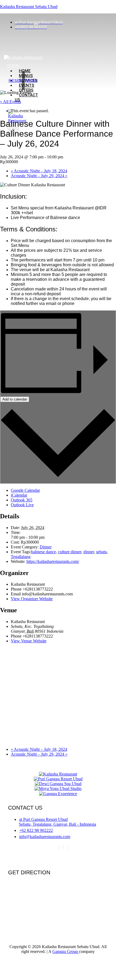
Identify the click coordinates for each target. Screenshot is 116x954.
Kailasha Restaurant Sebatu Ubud (28, 6)
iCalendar (19, 495)
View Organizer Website (32, 598)
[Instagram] (63, 847)
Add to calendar (14, 399)
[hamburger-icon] (13, 66)
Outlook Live (22, 505)
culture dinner (69, 551)
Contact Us (26, 97)
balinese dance (43, 551)
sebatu (101, 551)
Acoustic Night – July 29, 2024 (39, 175)
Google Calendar (25, 490)
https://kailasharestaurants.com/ (52, 561)
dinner (88, 551)
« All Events (10, 101)
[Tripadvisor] (67, 847)
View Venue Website (28, 641)
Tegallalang (20, 556)
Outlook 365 (21, 500)
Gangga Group (65, 951)
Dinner (46, 547)
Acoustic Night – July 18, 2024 (39, 171)
